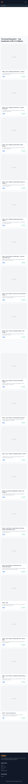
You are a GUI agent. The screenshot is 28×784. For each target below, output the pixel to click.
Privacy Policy (4, 770)
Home (2, 765)
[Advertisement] (14, 22)
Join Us (2, 768)
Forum (2, 776)
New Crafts (3, 767)
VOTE (24, 76)
